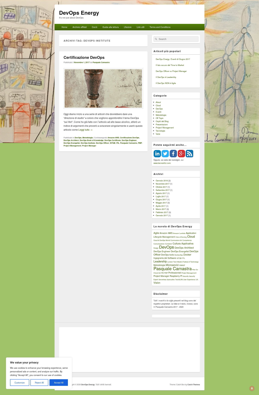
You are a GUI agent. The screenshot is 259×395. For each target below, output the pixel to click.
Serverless (162, 279)
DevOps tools (167, 254)
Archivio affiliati (80, 27)
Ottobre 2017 (161, 186)
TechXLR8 (179, 279)
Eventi (158, 111)
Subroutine (171, 279)
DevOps (78, 137)
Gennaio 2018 (162, 180)
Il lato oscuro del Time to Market (170, 65)
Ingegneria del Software (164, 257)
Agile (156, 233)
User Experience (189, 279)
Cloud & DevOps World (161, 240)
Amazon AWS (113, 137)
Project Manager (89, 145)
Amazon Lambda (179, 233)
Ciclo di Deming (181, 237)
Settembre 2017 (163, 190)
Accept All (58, 382)
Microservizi (172, 265)
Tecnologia (160, 130)
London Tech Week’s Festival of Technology (182, 262)
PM (162, 273)
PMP (140, 143)
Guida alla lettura (111, 27)
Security (186, 276)
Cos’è (94, 27)
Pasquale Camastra (101, 62)
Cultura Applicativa (183, 243)
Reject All (39, 382)
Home (64, 27)
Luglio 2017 (161, 196)
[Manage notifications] (252, 388)
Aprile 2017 (160, 205)
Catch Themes (194, 384)
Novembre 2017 (162, 183)
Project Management (72, 145)
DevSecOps (178, 255)
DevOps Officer (102, 143)
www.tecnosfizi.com (162, 163)
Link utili (140, 27)
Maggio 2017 (161, 202)
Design (155, 248)
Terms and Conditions (160, 27)
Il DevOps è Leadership (166, 77)
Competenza (187, 240)
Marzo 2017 (161, 209)
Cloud (158, 105)
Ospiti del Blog (162, 121)
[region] (39, 373)
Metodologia (87, 137)
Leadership (160, 261)
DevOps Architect (71, 140)
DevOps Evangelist (72, 143)
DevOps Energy (79, 12)
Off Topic (160, 118)
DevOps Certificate (112, 140)
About (158, 102)
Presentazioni (162, 124)
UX (197, 279)
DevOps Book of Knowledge (92, 140)
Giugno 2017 (161, 199)
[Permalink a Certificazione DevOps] (103, 110)
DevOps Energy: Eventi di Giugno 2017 (173, 59)
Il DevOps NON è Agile (166, 83)
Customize (20, 382)
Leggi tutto (85, 129)
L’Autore (127, 27)
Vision (156, 282)
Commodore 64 (176, 240)
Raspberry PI (176, 275)
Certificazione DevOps (84, 57)
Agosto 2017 (161, 193)
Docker (187, 254)
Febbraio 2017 (162, 212)
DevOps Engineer (129, 140)
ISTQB (112, 143)
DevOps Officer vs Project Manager (171, 71)
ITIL (117, 143)
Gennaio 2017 (162, 215)
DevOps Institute (88, 143)
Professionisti (174, 272)
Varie (158, 133)
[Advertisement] (129, 350)
